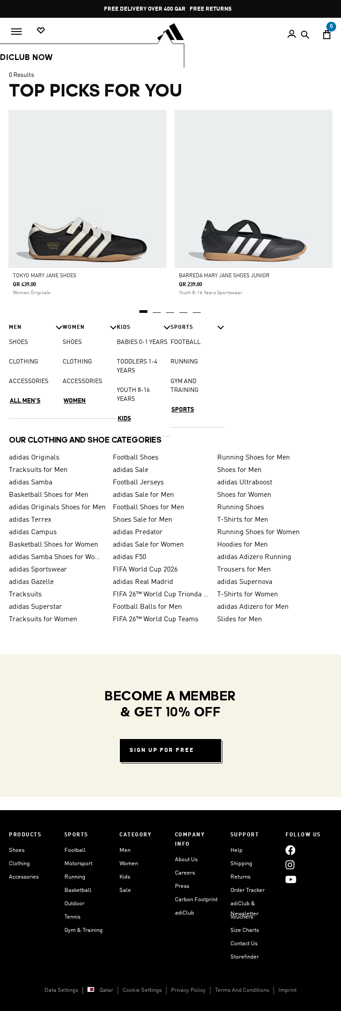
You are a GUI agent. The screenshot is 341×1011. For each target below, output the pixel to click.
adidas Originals (34, 457)
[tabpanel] (170, 252)
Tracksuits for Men (38, 470)
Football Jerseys (138, 482)
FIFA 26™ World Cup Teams (155, 619)
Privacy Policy (188, 990)
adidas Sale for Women (148, 544)
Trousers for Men (244, 569)
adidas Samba (30, 482)
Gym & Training (83, 930)
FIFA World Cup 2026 (145, 569)
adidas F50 (129, 557)
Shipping (241, 864)
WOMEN (74, 401)
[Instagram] (289, 865)
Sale (125, 890)
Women (128, 864)
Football (75, 850)
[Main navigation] (16, 31)
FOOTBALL (185, 342)
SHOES (18, 342)
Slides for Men (239, 619)
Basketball (77, 890)
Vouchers (241, 917)
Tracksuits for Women (43, 619)
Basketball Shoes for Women (53, 544)
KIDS (124, 419)
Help (236, 850)
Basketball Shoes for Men (48, 495)
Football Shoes (136, 457)
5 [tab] (197, 308)
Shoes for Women (244, 495)
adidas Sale (130, 470)
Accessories (24, 877)
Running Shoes (240, 507)
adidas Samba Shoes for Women (57, 557)
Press (182, 886)
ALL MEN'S (25, 401)
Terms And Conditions (242, 990)
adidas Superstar (35, 607)
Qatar (106, 990)
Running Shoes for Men (253, 457)
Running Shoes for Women (258, 532)
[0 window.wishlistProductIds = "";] (41, 31)
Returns (240, 877)
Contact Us (244, 944)
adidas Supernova (244, 582)
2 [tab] (157, 308)
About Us (186, 860)
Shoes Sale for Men (142, 519)
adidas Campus (33, 532)
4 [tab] (183, 308)
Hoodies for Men (242, 544)
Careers (185, 873)
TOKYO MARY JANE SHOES (44, 276)
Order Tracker (247, 890)
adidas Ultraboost (244, 482)
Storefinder (244, 957)
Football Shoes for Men (148, 507)
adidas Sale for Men (143, 495)
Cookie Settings (142, 990)
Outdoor (74, 904)
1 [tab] (143, 308)
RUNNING (184, 362)
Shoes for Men (239, 470)
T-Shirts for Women (247, 594)
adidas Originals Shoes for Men (57, 507)
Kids (124, 877)
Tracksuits (25, 594)
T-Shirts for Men (242, 519)
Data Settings (61, 990)
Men (125, 850)
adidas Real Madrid (143, 582)
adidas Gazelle (31, 582)
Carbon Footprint (196, 900)
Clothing (19, 864)
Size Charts (244, 930)
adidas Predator (138, 532)
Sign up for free (162, 750)
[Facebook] (290, 850)
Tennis (72, 917)
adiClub (184, 913)
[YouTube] (290, 880)
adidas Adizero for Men (253, 607)
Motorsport (78, 864)
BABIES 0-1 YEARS (142, 342)
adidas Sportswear (38, 569)
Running (74, 877)
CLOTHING (23, 362)
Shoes (16, 850)
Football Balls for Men (147, 607)
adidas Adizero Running (254, 557)
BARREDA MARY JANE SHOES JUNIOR (224, 276)
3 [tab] (170, 308)
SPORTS (182, 410)
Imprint (287, 990)
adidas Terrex (30, 519)
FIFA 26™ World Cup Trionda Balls (161, 594)
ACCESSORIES (28, 381)
